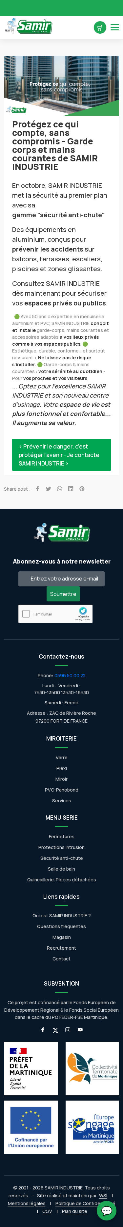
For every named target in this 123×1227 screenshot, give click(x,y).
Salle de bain (61, 869)
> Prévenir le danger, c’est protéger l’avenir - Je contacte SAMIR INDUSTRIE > (59, 455)
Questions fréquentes (61, 926)
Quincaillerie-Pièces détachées (61, 879)
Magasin (61, 937)
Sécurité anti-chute (61, 858)
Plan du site (74, 1211)
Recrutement (61, 948)
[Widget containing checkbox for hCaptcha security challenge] (55, 614)
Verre (62, 757)
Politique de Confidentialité (85, 1203)
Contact (61, 959)
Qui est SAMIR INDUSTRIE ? (61, 915)
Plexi (61, 768)
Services (61, 800)
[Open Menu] (115, 27)
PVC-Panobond (61, 790)
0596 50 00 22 (70, 675)
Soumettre (63, 593)
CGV (47, 1211)
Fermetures (61, 836)
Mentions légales (27, 1203)
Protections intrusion (61, 847)
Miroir (61, 779)
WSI (103, 1195)
